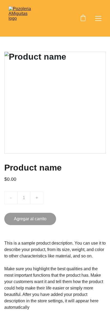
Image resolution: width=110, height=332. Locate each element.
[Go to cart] (83, 18)
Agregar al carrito (30, 219)
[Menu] (98, 18)
